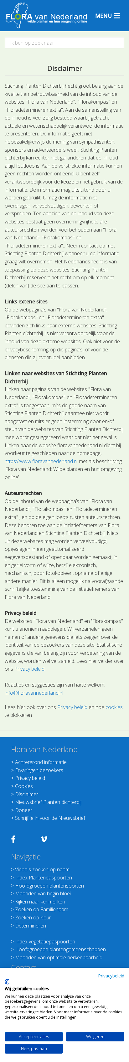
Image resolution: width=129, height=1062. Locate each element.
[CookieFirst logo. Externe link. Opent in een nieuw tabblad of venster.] (7, 982)
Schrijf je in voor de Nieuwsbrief (50, 818)
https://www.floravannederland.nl (41, 461)
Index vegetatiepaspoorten (45, 941)
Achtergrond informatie (41, 762)
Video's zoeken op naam (42, 869)
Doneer (23, 810)
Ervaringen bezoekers (39, 770)
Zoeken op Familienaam (41, 909)
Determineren (30, 925)
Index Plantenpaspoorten (43, 877)
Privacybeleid (111, 976)
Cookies (24, 786)
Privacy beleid (29, 668)
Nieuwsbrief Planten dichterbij (48, 802)
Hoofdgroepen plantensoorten (49, 885)
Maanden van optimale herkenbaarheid (58, 957)
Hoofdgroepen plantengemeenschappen (60, 949)
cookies (114, 707)
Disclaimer (26, 794)
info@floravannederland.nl (34, 692)
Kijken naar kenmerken (40, 901)
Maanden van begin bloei (43, 893)
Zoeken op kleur (33, 917)
